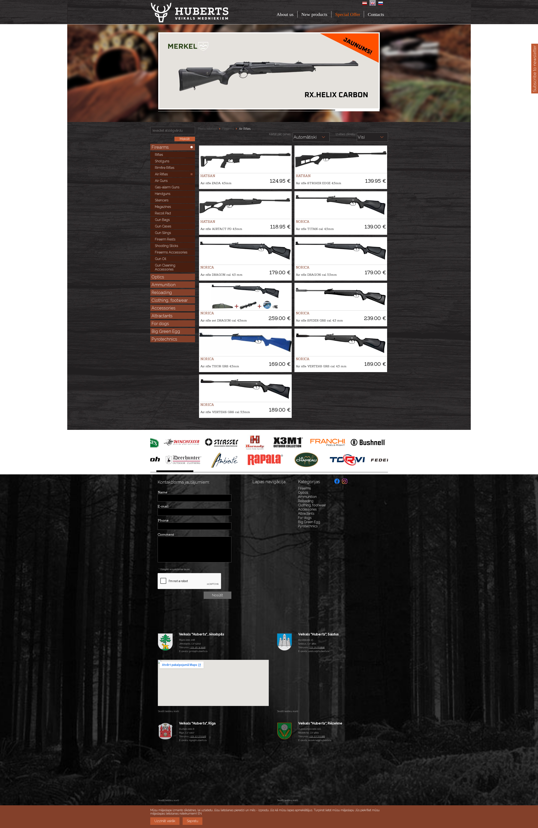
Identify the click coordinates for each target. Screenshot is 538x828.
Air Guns (161, 181)
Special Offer (347, 14)
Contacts (376, 14)
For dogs (160, 323)
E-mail (163, 506)
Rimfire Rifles (164, 168)
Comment (166, 534)
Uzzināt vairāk (164, 821)
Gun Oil (160, 259)
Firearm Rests (165, 239)
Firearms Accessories (171, 252)
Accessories (163, 308)
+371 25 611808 (316, 647)
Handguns (162, 194)
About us (285, 14)
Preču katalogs (207, 128)
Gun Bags (162, 220)
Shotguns (162, 161)
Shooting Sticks (166, 246)
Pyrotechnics (164, 339)
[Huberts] (201, 12)
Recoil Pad (163, 213)
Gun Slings (163, 233)
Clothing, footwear (170, 300)
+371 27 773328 (198, 736)
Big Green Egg (166, 331)
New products (314, 14)
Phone (163, 520)
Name (162, 492)
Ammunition (163, 284)
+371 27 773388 (317, 736)
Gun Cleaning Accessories (165, 267)
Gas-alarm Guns (167, 187)
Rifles (159, 155)
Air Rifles (161, 174)
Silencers (162, 200)
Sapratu (192, 821)
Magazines (163, 207)
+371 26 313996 (198, 647)
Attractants (162, 315)
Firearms (160, 147)
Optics (158, 276)
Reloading (162, 292)
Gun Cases (163, 226)
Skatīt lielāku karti (168, 711)
